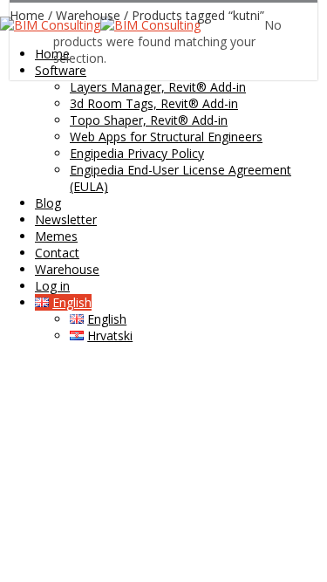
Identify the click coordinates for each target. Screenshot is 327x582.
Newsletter (66, 219)
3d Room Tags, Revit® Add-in (154, 103)
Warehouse (67, 269)
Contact (57, 252)
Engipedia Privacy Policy (137, 153)
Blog (48, 203)
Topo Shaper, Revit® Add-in (149, 120)
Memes (56, 236)
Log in (52, 285)
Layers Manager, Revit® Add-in (158, 87)
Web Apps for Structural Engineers (166, 136)
